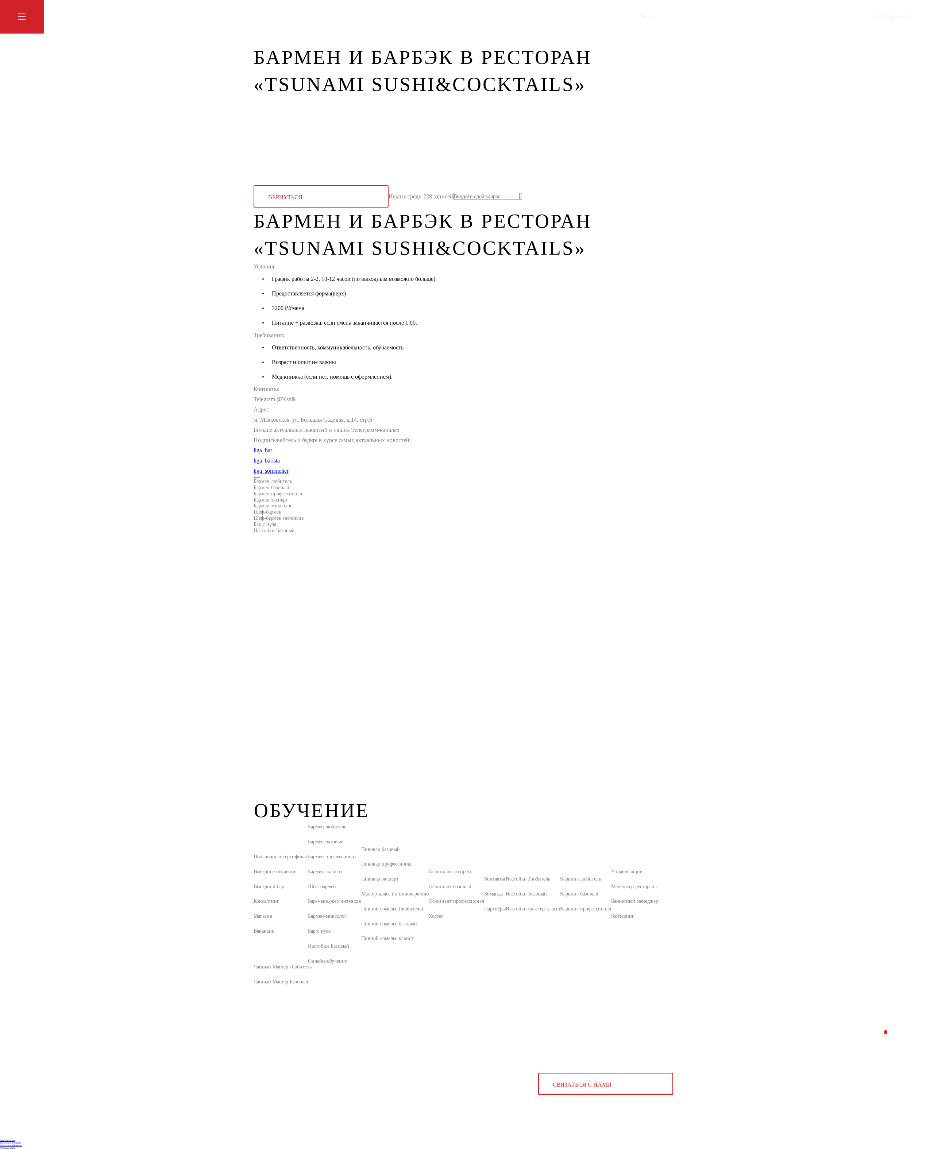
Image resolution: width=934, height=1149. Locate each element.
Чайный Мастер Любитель (283, 967)
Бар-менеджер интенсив (334, 901)
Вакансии (264, 931)
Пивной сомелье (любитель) (392, 909)
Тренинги (293, 16)
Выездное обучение (275, 871)
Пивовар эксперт (379, 879)
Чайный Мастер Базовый (281, 981)
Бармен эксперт (271, 500)
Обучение (264, 16)
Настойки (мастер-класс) (533, 909)
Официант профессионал (456, 901)
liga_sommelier (271, 471)
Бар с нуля (265, 524)
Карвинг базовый (579, 894)
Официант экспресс (450, 871)
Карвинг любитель (580, 879)
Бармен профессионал (278, 493)
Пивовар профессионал (387, 864)
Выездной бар (269, 886)
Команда (493, 894)
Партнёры (495, 909)
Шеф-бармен (268, 512)
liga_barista (267, 460)
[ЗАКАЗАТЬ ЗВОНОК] (886, 1032)
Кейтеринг (622, 916)
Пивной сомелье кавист (387, 938)
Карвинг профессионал (585, 909)
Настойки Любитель (528, 879)
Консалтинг (266, 901)
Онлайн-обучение (327, 961)
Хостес (436, 916)
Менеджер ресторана (634, 886)
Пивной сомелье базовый (389, 923)
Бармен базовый (271, 487)
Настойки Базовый (274, 530)
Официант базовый (450, 886)
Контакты (365, 16)
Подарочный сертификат (281, 856)
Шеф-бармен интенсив (279, 518)
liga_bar (263, 450)
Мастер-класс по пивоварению (395, 894)
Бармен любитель (273, 481)
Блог (316, 16)
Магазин (337, 16)
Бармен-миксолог (273, 505)
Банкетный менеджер (634, 901)
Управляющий (627, 871)
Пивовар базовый (380, 849)
